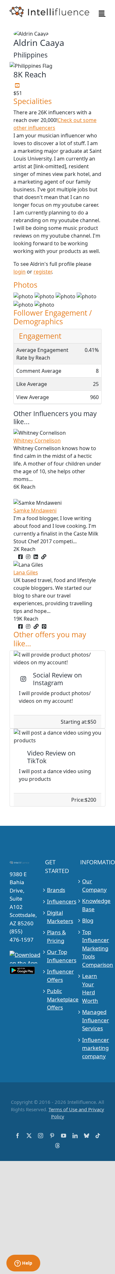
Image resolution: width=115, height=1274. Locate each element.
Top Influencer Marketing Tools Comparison (93, 948)
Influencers (58, 901)
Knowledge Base (93, 905)
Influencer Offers (58, 975)
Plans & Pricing (56, 936)
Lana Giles (25, 572)
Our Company (93, 885)
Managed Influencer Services (93, 1020)
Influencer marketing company (93, 1048)
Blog (87, 920)
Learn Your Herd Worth (90, 988)
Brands (56, 890)
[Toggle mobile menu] (102, 13)
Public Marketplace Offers (58, 999)
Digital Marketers (58, 917)
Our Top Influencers (58, 956)
